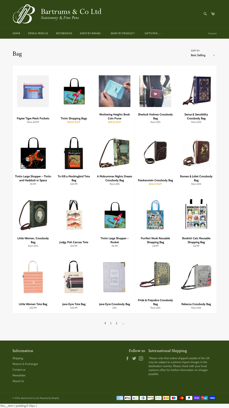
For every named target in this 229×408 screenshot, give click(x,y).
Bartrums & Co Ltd (30, 398)
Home (16, 33)
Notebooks (64, 33)
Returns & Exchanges (25, 364)
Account (212, 33)
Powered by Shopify (49, 398)
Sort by (195, 50)
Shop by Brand (90, 33)
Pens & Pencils (38, 33)
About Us (18, 381)
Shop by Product (123, 33)
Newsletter (19, 375)
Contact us (19, 369)
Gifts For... (152, 33)
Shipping (18, 358)
